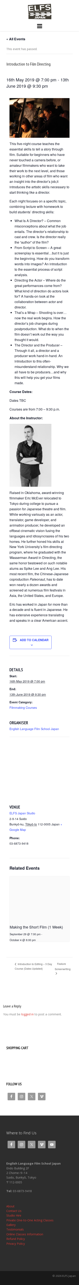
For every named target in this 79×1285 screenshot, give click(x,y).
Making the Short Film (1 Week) (36, 927)
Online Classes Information (24, 1234)
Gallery (11, 1225)
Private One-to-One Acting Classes (30, 1220)
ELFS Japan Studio (22, 813)
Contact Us (13, 1211)
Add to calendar (34, 640)
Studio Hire (13, 1215)
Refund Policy (15, 1239)
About (10, 1206)
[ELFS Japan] (39, 11)
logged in (27, 1014)
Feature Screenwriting (63, 966)
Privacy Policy (15, 1244)
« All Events (15, 39)
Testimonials (15, 1229)
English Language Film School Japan (34, 729)
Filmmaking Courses (23, 707)
